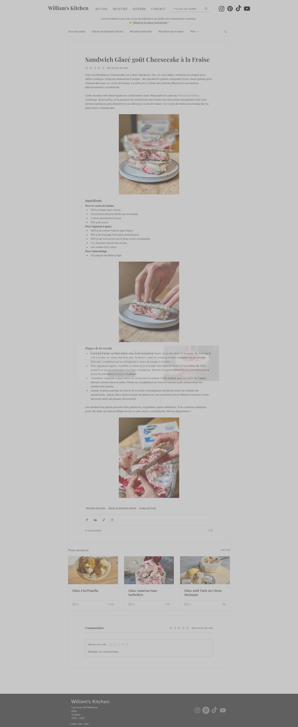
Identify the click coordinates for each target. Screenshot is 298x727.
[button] (215, 349)
